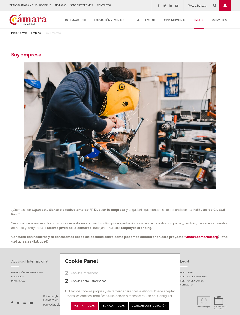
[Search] (215, 5)
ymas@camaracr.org (201, 237)
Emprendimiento (174, 20)
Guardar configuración (149, 305)
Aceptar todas (84, 305)
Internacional (76, 20)
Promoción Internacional (27, 273)
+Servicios (219, 20)
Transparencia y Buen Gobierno (30, 5)
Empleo (199, 20)
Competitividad (144, 20)
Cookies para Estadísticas (88, 281)
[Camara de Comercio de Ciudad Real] (30, 19)
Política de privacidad (193, 277)
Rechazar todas (113, 305)
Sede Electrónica (81, 5)
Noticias (61, 5)
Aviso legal (187, 273)
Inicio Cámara (19, 32)
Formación (17, 277)
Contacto (104, 5)
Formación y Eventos (109, 20)
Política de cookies (192, 281)
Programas (18, 281)
